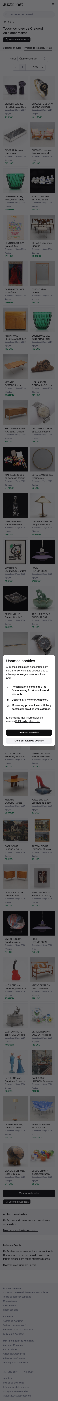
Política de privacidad (27, 721)
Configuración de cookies (29, 740)
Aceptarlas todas (29, 732)
